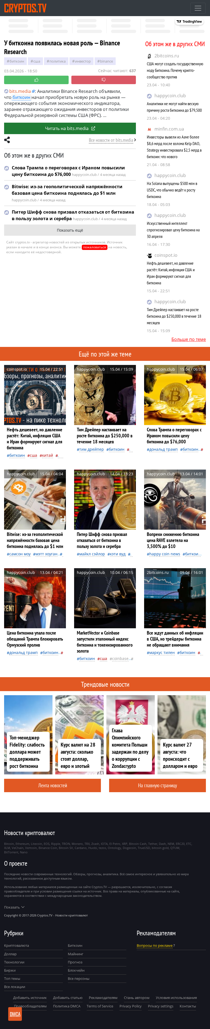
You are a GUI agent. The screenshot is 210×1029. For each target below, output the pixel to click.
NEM (171, 844)
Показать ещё (70, 230)
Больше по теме (188, 339)
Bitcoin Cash (138, 844)
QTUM (174, 848)
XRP (124, 844)
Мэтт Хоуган (46, 553)
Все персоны (78, 978)
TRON (66, 844)
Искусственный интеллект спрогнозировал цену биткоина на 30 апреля (173, 229)
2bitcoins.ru (166, 56)
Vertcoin (31, 848)
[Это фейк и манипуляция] (103, 80)
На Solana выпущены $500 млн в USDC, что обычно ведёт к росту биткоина (172, 190)
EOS (46, 844)
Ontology (114, 848)
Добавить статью (68, 997)
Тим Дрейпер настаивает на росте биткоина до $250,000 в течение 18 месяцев (174, 316)
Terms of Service (100, 1006)
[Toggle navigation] (198, 8)
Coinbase (120, 658)
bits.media (20, 91)
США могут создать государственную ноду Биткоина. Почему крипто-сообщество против (175, 70)
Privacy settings (160, 1006)
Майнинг (75, 953)
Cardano (81, 848)
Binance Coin (48, 848)
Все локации (14, 986)
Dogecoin (129, 848)
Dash (162, 844)
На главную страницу (157, 785)
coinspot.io (165, 255)
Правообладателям (30, 1006)
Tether (152, 844)
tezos (102, 848)
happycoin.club (170, 96)
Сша (36, 61)
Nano (24, 852)
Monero (77, 844)
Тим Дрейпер (91, 449)
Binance (106, 61)
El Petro (114, 844)
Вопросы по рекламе (155, 945)
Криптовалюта (16, 945)
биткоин (21, 97)
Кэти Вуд (118, 553)
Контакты (188, 1006)
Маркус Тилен (162, 652)
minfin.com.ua (169, 129)
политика (57, 61)
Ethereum (22, 844)
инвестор (83, 61)
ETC (188, 844)
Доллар (10, 953)
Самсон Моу (20, 553)
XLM (7, 848)
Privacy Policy (130, 1006)
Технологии (14, 962)
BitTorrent (11, 852)
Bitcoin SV (66, 848)
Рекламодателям (103, 997)
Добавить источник (30, 997)
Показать (12, 907)
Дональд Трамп (163, 449)
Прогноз (75, 962)
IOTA (104, 844)
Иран (63, 455)
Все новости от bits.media (111, 140)
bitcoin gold (160, 848)
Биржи (10, 970)
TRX (87, 844)
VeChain (18, 848)
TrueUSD (144, 848)
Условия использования (176, 997)
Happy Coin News (164, 553)
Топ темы (12, 978)
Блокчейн (76, 970)
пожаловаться (94, 247)
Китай (47, 455)
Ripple (55, 844)
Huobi (92, 848)
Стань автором (137, 997)
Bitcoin (9, 844)
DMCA (15, 1014)
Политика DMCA (66, 1006)
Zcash (95, 844)
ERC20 (180, 844)
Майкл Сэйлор (92, 553)
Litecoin (36, 844)
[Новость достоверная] (36, 80)
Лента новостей (52, 785)
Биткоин (17, 61)
